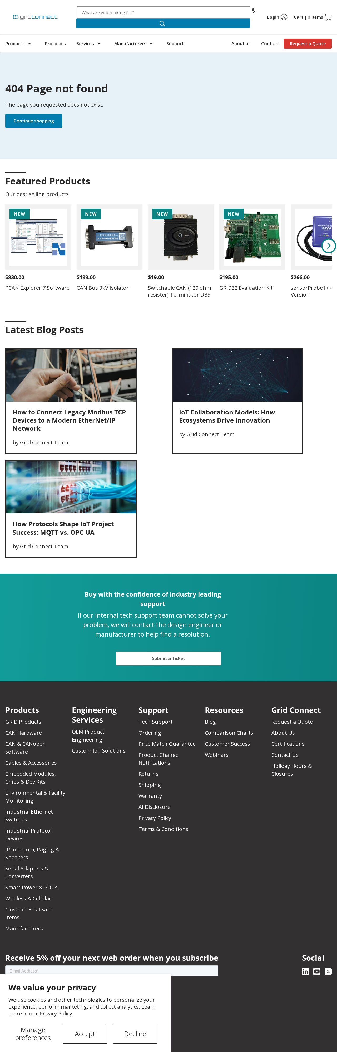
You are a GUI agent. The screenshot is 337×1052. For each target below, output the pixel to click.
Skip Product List (21, 168)
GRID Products (23, 721)
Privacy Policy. (56, 1013)
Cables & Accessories (31, 762)
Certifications (288, 743)
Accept (85, 1033)
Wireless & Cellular (28, 898)
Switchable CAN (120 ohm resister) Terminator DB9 (179, 291)
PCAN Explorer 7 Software (37, 287)
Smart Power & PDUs (31, 887)
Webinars (217, 754)
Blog (210, 721)
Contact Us (285, 754)
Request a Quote (308, 44)
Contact (270, 44)
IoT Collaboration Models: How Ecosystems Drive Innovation (227, 416)
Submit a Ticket (168, 658)
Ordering (149, 732)
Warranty (150, 795)
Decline (135, 1033)
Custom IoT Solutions (99, 750)
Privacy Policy (154, 817)
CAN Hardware (23, 732)
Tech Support (155, 721)
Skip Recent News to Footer (28, 341)
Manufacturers (130, 44)
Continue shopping (34, 121)
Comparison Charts (229, 732)
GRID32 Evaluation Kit (246, 287)
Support (175, 44)
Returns (148, 773)
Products (15, 44)
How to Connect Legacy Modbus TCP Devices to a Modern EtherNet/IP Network (69, 420)
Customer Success (227, 743)
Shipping (149, 784)
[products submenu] (29, 43)
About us (241, 44)
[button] (253, 12)
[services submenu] (98, 43)
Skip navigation (16, 6)
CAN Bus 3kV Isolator (103, 287)
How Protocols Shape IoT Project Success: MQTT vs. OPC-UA (63, 527)
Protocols (55, 44)
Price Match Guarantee (167, 743)
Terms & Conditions (163, 829)
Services (85, 44)
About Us (283, 732)
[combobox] (163, 12)
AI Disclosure (154, 806)
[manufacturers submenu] (151, 43)
